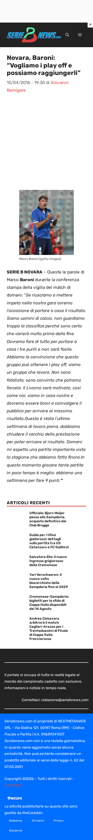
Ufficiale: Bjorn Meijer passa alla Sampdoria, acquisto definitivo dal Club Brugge (47, 519)
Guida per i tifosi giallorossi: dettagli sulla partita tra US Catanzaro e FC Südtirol (49, 541)
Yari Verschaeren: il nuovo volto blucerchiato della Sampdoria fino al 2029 (48, 581)
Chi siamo (38, 820)
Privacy (59, 820)
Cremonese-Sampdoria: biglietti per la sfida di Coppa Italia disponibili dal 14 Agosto (49, 603)
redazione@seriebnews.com (64, 700)
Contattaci (13, 785)
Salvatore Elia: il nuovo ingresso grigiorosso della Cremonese (48, 561)
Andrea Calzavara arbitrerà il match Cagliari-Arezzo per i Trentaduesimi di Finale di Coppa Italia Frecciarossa (48, 628)
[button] (67, 35)
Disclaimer (16, 830)
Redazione (15, 820)
